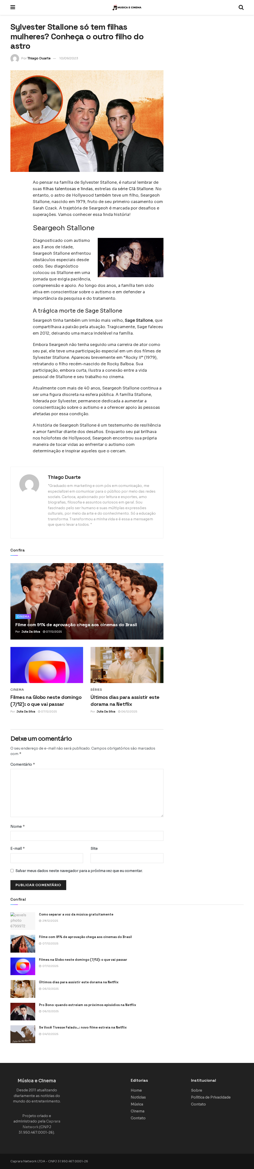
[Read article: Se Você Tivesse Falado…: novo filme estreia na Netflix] (22, 1034)
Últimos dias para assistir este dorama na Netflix (79, 982)
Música (137, 1104)
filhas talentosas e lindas (68, 188)
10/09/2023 (68, 58)
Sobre (196, 1090)
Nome (17, 826)
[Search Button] (241, 7)
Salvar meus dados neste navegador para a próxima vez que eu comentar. (79, 871)
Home (136, 1090)
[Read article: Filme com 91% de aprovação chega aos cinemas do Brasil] (86, 601)
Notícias (138, 1097)
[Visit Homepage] (127, 7)
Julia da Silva (30, 631)
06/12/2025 (128, 711)
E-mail (17, 848)
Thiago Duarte (39, 58)
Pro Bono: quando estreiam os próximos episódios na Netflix (87, 1005)
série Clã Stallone (135, 188)
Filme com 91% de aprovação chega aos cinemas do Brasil (76, 624)
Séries (96, 689)
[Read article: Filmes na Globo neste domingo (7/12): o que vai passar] (46, 665)
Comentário (22, 764)
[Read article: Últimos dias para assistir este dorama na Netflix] (127, 665)
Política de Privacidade (211, 1097)
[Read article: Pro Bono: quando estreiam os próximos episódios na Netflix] (22, 1012)
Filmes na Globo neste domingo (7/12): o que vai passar (83, 960)
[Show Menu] (12, 7)
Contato (138, 1118)
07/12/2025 (53, 631)
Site (94, 848)
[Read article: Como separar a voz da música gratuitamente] (22, 921)
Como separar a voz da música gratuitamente (76, 914)
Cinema (23, 616)
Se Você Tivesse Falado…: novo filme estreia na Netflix (83, 1027)
